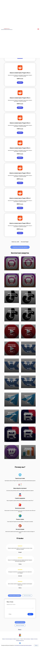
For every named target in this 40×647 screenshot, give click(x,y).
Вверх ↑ (20, 629)
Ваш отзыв (10, 602)
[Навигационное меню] (38, 29)
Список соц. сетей (15, 241)
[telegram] (20, 643)
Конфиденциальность (20, 640)
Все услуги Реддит (24, 241)
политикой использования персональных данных (23, 645)
